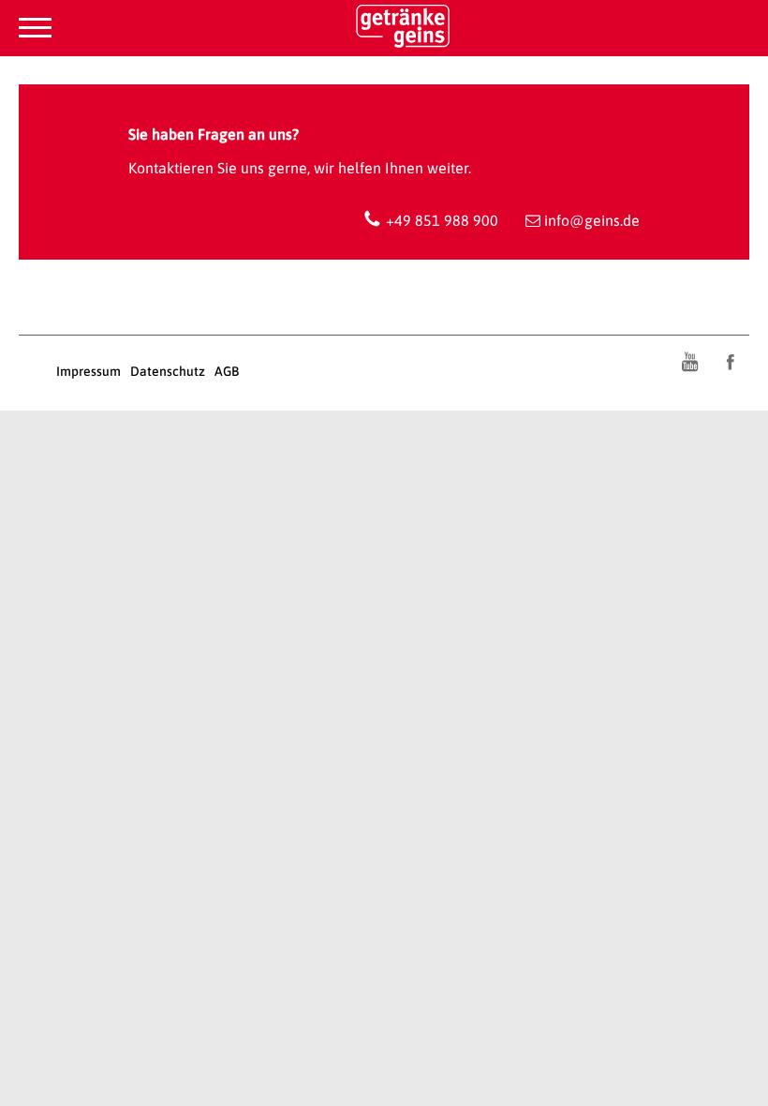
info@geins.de (592, 220)
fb (730, 362)
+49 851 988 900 (442, 220)
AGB (226, 371)
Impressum (88, 371)
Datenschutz (167, 371)
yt (689, 362)
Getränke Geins (384, 30)
